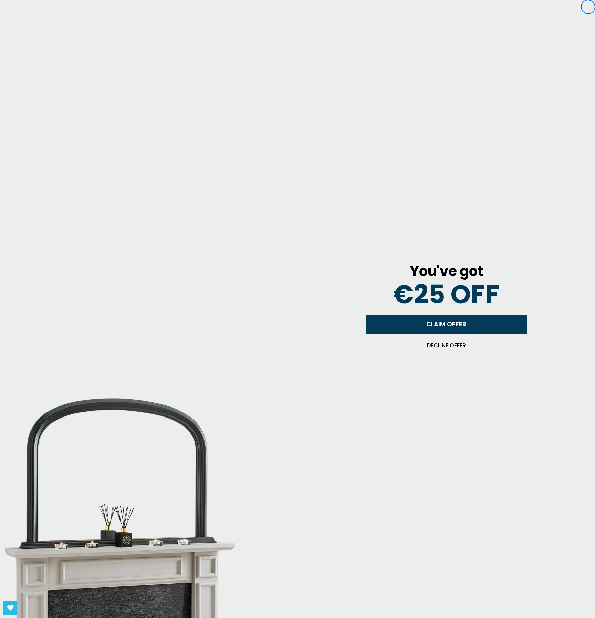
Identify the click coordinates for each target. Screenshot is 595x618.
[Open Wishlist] (10, 608)
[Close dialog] (588, 7)
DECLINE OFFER (446, 345)
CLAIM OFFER (446, 324)
